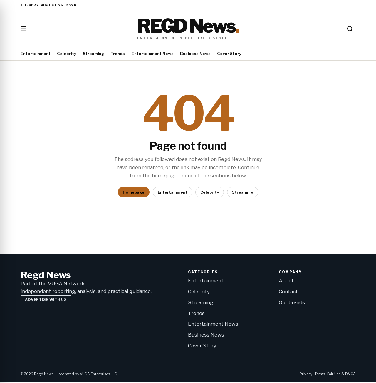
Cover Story (229, 53)
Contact (288, 291)
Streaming (93, 53)
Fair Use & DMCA (341, 374)
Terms (320, 374)
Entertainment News (153, 53)
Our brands (292, 302)
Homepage (134, 192)
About (286, 281)
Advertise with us (45, 299)
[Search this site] (349, 28)
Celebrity (66, 53)
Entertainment (36, 53)
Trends (117, 53)
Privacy (306, 374)
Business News (195, 53)
